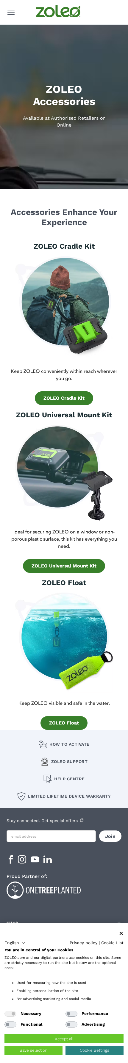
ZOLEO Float (64, 723)
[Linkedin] (47, 861)
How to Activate (69, 744)
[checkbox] (10, 1014)
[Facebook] (11, 861)
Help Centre (69, 778)
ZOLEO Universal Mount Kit (64, 566)
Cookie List (112, 942)
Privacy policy (83, 942)
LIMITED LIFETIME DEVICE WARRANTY (69, 796)
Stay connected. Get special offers (42, 820)
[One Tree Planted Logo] (64, 889)
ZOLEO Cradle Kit (64, 398)
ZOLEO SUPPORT (69, 761)
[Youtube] (35, 861)
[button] (15, 943)
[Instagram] (23, 861)
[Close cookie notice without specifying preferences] (121, 933)
